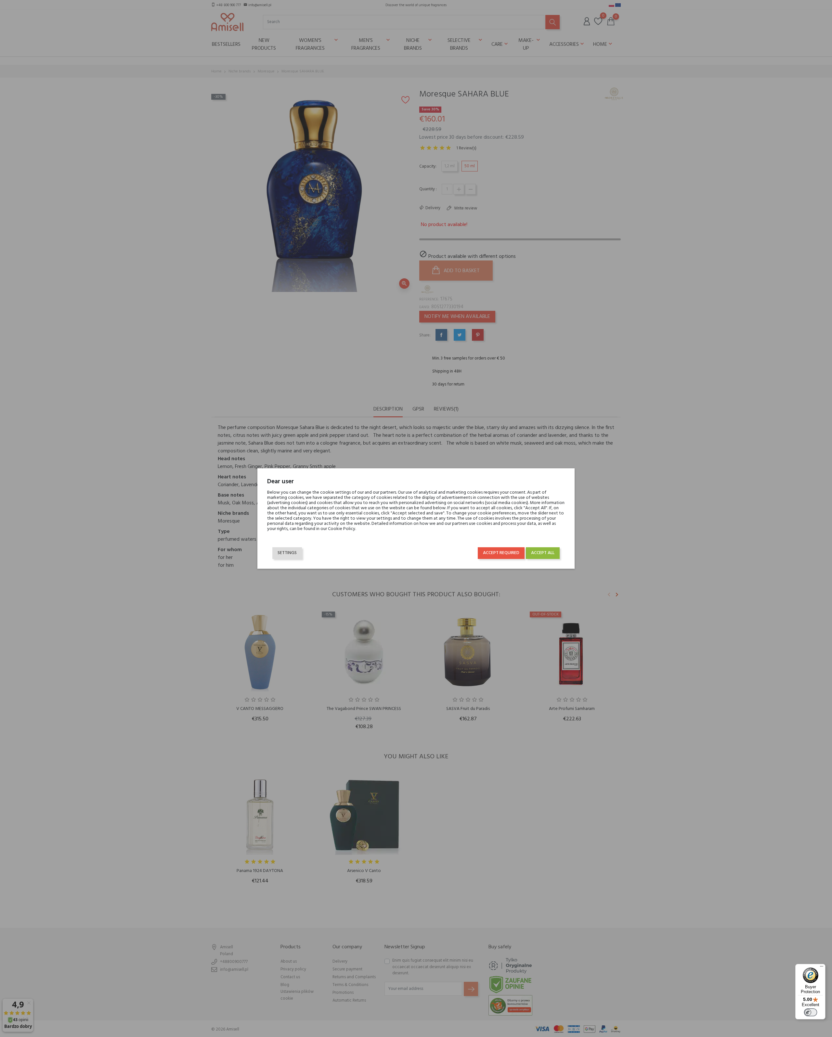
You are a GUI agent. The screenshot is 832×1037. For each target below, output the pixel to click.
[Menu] (822, 968)
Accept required (501, 553)
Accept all (542, 553)
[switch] (810, 1012)
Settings (287, 553)
